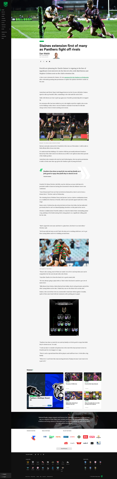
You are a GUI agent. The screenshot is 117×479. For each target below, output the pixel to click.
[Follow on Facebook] (38, 454)
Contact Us (44, 476)
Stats (3, 22)
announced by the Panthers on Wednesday (76, 77)
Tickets (3, 34)
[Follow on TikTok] (35, 454)
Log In (4, 476)
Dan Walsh (44, 53)
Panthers (42, 41)
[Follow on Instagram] (43, 454)
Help (40, 476)
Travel (3, 14)
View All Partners (64, 448)
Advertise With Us (50, 476)
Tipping (3, 26)
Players (4, 20)
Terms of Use (27, 476)
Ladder (3, 18)
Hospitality (4, 36)
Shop (3, 38)
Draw (3, 16)
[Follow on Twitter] (40, 454)
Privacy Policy (33, 476)
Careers (38, 476)
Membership (4, 32)
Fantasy (4, 24)
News (3, 9)
